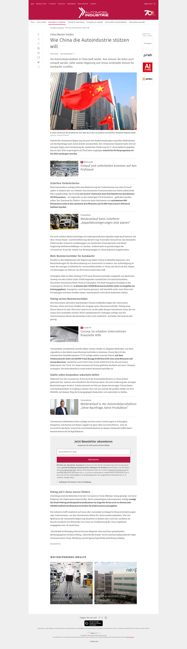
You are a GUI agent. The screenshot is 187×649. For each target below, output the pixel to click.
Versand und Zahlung (124, 628)
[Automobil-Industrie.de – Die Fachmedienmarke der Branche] (33, 22)
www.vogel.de (130, 637)
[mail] (38, 52)
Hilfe (131, 628)
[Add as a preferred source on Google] (93, 623)
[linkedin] (38, 48)
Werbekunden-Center (111, 628)
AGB (56, 628)
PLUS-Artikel (41, 22)
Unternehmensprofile (137, 22)
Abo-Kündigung (80, 628)
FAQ (143, 628)
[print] (38, 57)
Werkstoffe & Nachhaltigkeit (116, 22)
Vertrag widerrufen (90, 628)
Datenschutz (61, 628)
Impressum (41, 628)
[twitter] (38, 39)
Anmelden (148, 4)
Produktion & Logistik (95, 22)
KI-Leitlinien (137, 628)
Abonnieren (93, 459)
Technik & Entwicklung (76, 22)
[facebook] (38, 34)
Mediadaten (100, 628)
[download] (38, 62)
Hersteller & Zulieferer (57, 22)
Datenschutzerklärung (117, 470)
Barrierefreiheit (70, 628)
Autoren (147, 628)
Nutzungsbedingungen (67, 470)
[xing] (38, 43)
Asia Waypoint (148, 43)
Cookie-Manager (49, 628)
